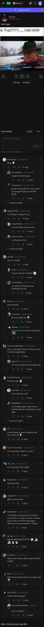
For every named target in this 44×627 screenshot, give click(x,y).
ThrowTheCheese (13, 377)
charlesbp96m (17, 172)
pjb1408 (10, 257)
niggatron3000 (12, 211)
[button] (35, 3)
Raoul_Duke (11, 480)
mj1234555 (11, 592)
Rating (29, 131)
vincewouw (15, 314)
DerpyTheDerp (17, 224)
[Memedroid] (8, 3)
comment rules (27, 152)
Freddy (17, 82)
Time (38, 131)
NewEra (12, 17)
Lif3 (8, 429)
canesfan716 (12, 496)
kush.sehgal (11, 159)
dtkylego (14, 327)
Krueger (27, 82)
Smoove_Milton (17, 236)
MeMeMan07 (16, 403)
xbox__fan (11, 463)
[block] (41, 18)
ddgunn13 (15, 361)
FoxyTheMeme (17, 282)
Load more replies (16, 203)
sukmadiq (15, 390)
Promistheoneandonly (19, 605)
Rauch (9, 574)
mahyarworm (16, 185)
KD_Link (10, 536)
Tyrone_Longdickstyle (15, 346)
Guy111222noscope (15, 448)
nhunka (10, 301)
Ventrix (14, 270)
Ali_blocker (11, 555)
